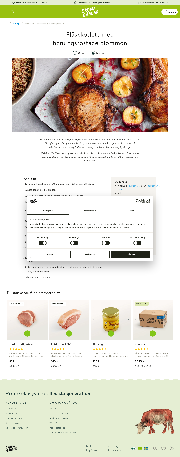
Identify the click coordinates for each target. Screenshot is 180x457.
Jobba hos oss (115, 450)
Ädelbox (140, 344)
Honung (98, 344)
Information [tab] (90, 210)
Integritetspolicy (57, 427)
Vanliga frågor (13, 413)
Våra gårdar (55, 423)
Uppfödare (92, 450)
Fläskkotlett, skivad (21, 344)
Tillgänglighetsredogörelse (62, 432)
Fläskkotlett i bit (61, 344)
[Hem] (7, 23)
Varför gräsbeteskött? (60, 413)
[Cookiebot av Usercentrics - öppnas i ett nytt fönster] (138, 201)
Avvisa (49, 254)
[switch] (74, 243)
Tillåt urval (90, 254)
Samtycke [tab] (48, 210)
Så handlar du (12, 408)
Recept (16, 23)
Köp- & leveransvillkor (17, 427)
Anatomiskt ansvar (58, 418)
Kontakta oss (12, 423)
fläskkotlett (134, 186)
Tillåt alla (130, 254)
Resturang (113, 446)
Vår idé (52, 408)
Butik (88, 446)
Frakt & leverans (14, 418)
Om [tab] (132, 210)
